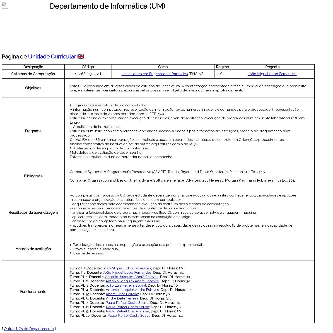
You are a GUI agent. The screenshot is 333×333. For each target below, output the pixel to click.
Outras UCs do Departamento (29, 329)
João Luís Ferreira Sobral (126, 285)
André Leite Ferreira (122, 294)
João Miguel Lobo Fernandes (272, 74)
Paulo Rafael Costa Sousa (127, 302)
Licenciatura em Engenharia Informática (154, 74)
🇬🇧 (80, 56)
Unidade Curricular (52, 56)
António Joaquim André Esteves (131, 277)
